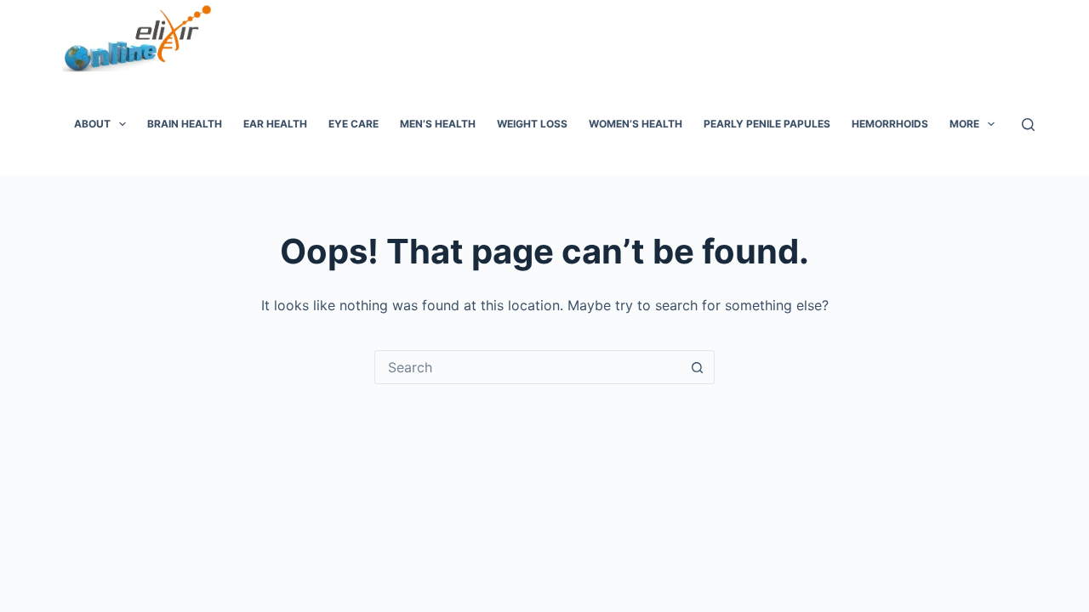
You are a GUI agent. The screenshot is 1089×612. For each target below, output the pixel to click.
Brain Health (184, 123)
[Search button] (697, 367)
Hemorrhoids (890, 123)
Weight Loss (532, 123)
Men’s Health (438, 123)
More (964, 123)
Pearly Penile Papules (767, 123)
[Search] (1028, 124)
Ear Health (275, 123)
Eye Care (353, 123)
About (92, 123)
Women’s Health (635, 123)
